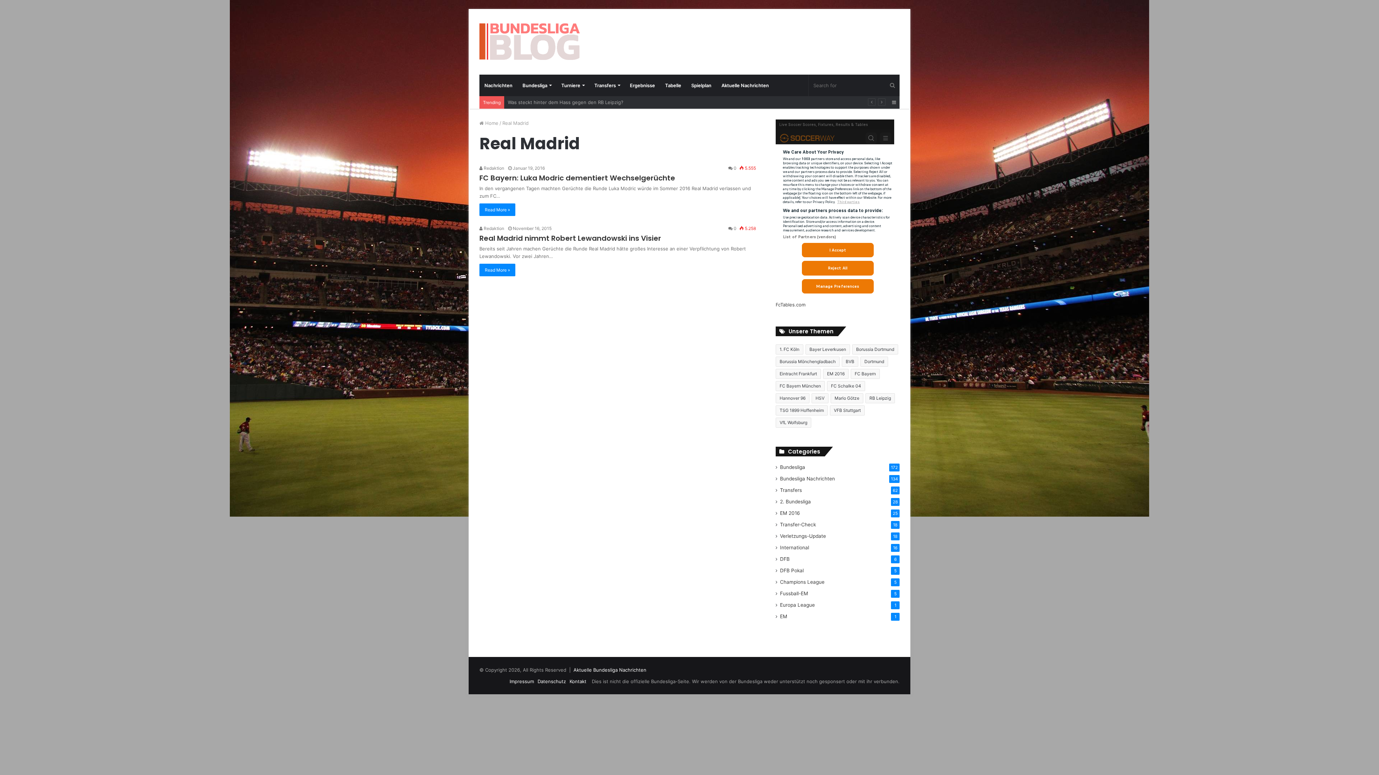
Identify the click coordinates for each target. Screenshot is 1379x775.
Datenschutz (552, 681)
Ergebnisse (642, 85)
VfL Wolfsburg (793, 422)
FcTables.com (790, 304)
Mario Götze (847, 398)
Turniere (570, 85)
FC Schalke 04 (846, 386)
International (794, 547)
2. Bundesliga (795, 501)
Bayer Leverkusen (827, 349)
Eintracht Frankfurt (798, 373)
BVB (850, 361)
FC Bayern (865, 373)
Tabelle (673, 85)
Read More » (497, 209)
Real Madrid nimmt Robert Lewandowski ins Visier (570, 238)
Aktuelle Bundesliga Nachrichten (610, 670)
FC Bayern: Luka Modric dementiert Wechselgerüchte (577, 178)
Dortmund (874, 361)
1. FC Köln (789, 349)
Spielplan (701, 85)
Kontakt (578, 681)
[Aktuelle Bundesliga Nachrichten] (529, 41)
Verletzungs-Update (803, 536)
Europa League (797, 605)
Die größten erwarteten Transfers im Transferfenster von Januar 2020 (587, 102)
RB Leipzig (880, 398)
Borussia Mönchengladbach (808, 361)
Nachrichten (498, 85)
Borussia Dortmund (875, 349)
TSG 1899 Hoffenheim (802, 410)
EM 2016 (836, 373)
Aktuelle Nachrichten (745, 85)
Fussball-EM (794, 593)
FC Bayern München (800, 386)
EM (783, 616)
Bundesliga (535, 85)
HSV (820, 398)
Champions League (802, 582)
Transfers (605, 85)
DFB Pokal (792, 570)
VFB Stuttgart (847, 410)
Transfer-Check (798, 524)
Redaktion (493, 168)
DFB (785, 559)
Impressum (522, 681)
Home (491, 123)
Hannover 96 (792, 398)
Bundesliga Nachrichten (807, 479)
